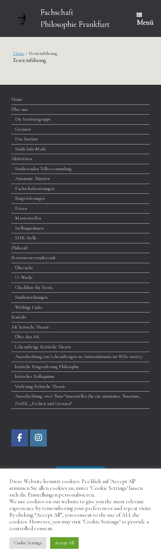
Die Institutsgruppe (33, 119)
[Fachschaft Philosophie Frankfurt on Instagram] (38, 438)
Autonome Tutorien (32, 178)
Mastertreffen (28, 218)
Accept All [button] (64, 543)
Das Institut (26, 139)
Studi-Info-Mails (30, 149)
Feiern (21, 208)
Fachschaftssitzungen (34, 189)
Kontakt (18, 317)
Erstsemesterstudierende (33, 258)
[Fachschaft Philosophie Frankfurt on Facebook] (19, 438)
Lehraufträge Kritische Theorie (43, 347)
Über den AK (27, 337)
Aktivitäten (21, 159)
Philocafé (19, 248)
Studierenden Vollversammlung (43, 169)
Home (18, 53)
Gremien (23, 129)
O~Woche (24, 277)
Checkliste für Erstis (34, 287)
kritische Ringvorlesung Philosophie (47, 367)
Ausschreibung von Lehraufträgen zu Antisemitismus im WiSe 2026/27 (79, 357)
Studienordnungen (31, 297)
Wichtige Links (28, 307)
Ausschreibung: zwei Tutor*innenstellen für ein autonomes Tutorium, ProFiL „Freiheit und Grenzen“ (77, 400)
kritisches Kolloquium (34, 376)
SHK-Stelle (26, 238)
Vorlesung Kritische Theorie (40, 386)
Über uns (19, 109)
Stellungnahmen (29, 228)
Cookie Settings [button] (28, 543)
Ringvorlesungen (30, 198)
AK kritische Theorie (30, 327)
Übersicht (24, 268)
